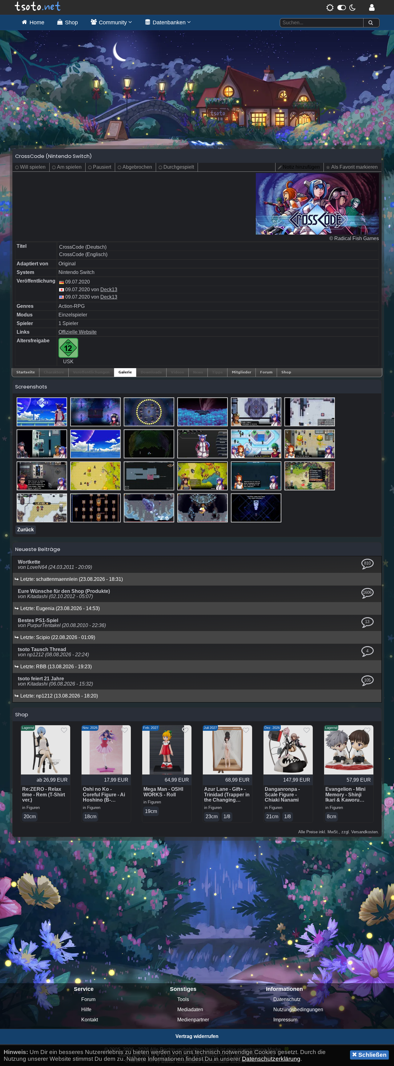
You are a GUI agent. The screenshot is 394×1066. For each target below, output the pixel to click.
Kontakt (89, 1019)
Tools (183, 999)
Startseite (25, 372)
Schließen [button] (372, 1055)
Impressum (285, 1019)
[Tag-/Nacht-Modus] (341, 7)
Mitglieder (241, 372)
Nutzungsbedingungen (298, 1009)
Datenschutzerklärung (271, 1059)
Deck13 (108, 289)
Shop (286, 372)
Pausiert (102, 167)
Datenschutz (287, 999)
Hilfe (86, 1009)
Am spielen (69, 167)
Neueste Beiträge (37, 549)
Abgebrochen (137, 167)
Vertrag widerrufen (197, 1036)
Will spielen (33, 167)
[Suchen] (370, 22)
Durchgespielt (178, 167)
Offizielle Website (77, 332)
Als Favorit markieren (354, 167)
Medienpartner (193, 1019)
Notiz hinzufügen (301, 167)
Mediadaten (190, 1009)
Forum (266, 372)
